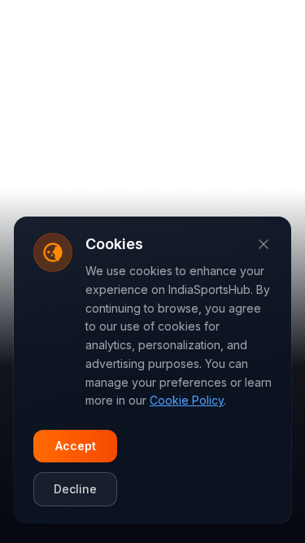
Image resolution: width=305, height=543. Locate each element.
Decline (75, 489)
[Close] (263, 244)
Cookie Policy (187, 400)
